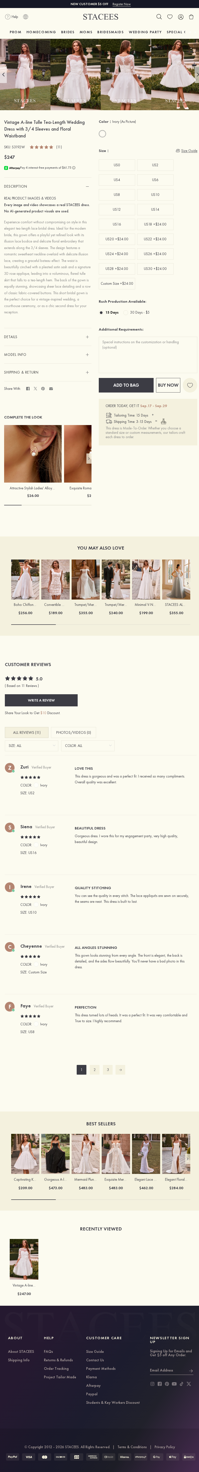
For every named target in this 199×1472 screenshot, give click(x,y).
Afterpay (93, 1386)
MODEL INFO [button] (15, 354)
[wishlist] (170, 17)
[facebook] (159, 1383)
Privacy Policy (165, 1447)
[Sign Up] (191, 1370)
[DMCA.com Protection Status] (189, 1457)
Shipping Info (19, 1360)
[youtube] (174, 1383)
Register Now (122, 4)
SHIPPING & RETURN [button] (21, 372)
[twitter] (188, 1383)
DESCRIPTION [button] (15, 186)
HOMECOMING (41, 32)
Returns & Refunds (58, 1360)
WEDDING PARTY (145, 32)
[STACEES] (100, 17)
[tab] (47, 186)
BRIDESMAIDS (110, 32)
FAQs (48, 1352)
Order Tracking (56, 1369)
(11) (59, 147)
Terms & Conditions (132, 1447)
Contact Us (95, 1360)
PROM (16, 32)
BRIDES (68, 32)
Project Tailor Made (60, 1377)
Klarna (91, 1377)
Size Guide (95, 1352)
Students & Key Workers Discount (113, 1403)
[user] (180, 17)
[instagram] (152, 1383)
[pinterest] (167, 1383)
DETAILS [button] (10, 337)
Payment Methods (101, 1369)
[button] (3, 74)
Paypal (92, 1394)
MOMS (86, 32)
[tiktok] (181, 1383)
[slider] (42, 147)
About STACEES (21, 1352)
